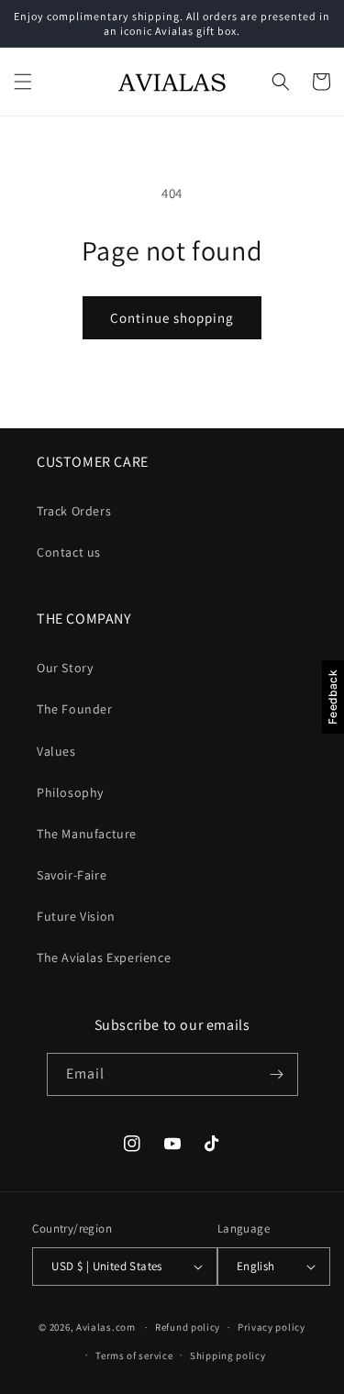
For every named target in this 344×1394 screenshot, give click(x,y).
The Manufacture (87, 833)
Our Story (65, 667)
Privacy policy (271, 1327)
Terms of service (133, 1355)
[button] (23, 81)
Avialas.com (106, 1327)
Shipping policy (228, 1355)
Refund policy (187, 1327)
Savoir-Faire (71, 875)
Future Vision (76, 916)
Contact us (69, 552)
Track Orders (74, 511)
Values (56, 751)
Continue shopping (172, 317)
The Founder (75, 709)
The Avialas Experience (104, 957)
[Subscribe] (277, 1074)
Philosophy (70, 792)
